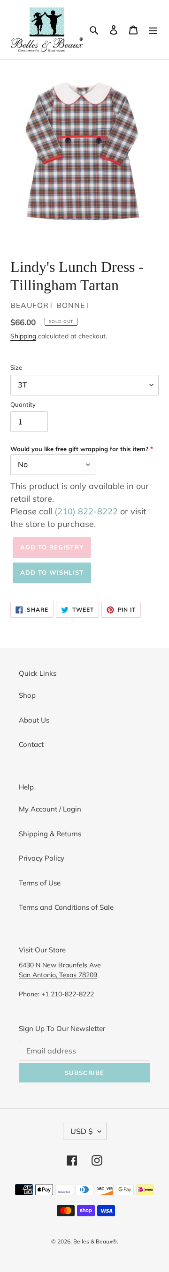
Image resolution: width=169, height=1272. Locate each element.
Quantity (23, 404)
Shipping (23, 336)
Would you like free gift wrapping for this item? (79, 449)
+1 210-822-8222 (67, 994)
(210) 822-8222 (86, 511)
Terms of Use (40, 882)
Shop (27, 695)
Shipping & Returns (50, 833)
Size (16, 367)
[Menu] (153, 30)
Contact (31, 744)
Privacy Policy (41, 858)
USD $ (81, 1131)
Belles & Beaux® (95, 1241)
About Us (34, 720)
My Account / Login (50, 808)
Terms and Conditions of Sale (66, 907)
